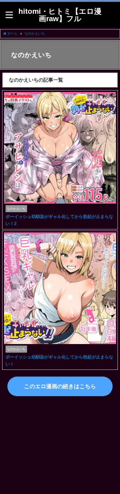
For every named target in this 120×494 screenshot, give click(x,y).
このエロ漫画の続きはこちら (60, 386)
